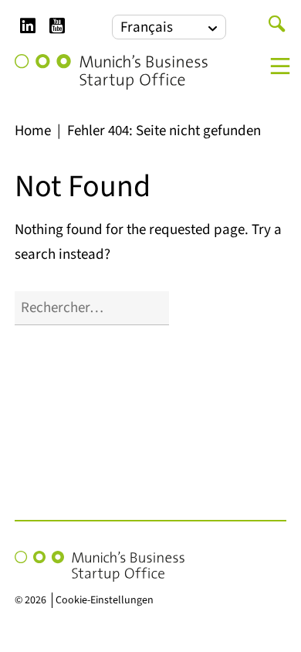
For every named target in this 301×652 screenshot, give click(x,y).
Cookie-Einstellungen (105, 600)
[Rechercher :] (92, 307)
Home (33, 131)
